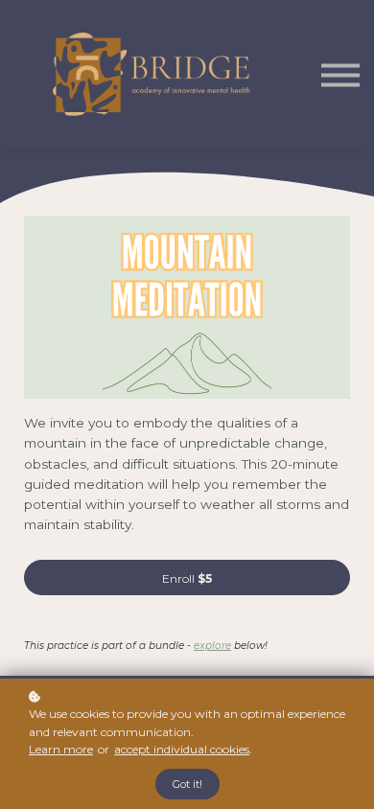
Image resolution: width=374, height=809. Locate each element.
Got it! (187, 784)
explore (212, 645)
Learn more (61, 749)
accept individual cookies (181, 749)
